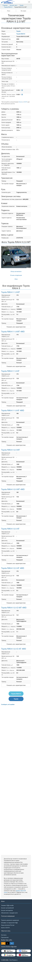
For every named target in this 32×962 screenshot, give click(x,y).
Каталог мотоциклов (7, 910)
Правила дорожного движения (10, 920)
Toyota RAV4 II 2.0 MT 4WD (13, 489)
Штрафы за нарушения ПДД (9, 923)
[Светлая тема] (3, 943)
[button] (3, 257)
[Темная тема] (7, 943)
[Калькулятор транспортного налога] (22, 90)
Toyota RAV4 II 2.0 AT (10, 528)
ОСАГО (25, 102)
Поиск (8, 11)
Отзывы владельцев (16, 275)
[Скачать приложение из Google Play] (8, 955)
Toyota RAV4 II (8, 7)
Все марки (23, 11)
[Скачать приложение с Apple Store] (8, 951)
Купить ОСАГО (5, 927)
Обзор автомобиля (16, 271)
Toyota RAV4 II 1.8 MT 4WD (13, 331)
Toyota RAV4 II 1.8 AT (10, 371)
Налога (20, 102)
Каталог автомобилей (7, 908)
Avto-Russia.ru (13, 960)
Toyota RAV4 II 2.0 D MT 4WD (13, 607)
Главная (5, 5)
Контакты (4, 935)
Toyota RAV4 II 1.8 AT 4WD (12, 410)
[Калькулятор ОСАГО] (22, 94)
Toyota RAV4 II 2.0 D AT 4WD (13, 648)
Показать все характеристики (16, 327)
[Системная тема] (12, 943)
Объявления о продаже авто (9, 913)
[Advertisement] (16, 780)
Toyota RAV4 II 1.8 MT (10, 292)
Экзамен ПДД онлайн (7, 905)
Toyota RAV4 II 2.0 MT (10, 449)
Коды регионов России (7, 925)
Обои (16, 279)
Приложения (5, 937)
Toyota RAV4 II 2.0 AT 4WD (12, 568)
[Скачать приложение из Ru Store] (23, 951)
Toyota (21, 5)
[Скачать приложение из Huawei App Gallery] (23, 955)
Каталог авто (13, 5)
